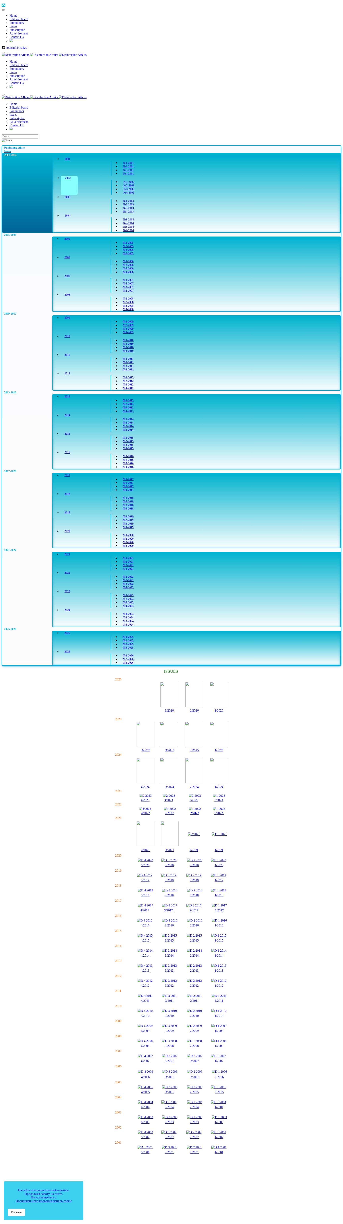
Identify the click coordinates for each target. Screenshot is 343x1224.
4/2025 (146, 750)
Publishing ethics (142, 1170)
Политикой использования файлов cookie (44, 1201)
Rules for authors (173, 1170)
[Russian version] (11, 41)
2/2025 (194, 750)
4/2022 (145, 813)
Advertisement (203, 1170)
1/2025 (219, 750)
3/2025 (169, 750)
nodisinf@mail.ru (16, 47)
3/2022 (169, 813)
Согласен (16, 1212)
